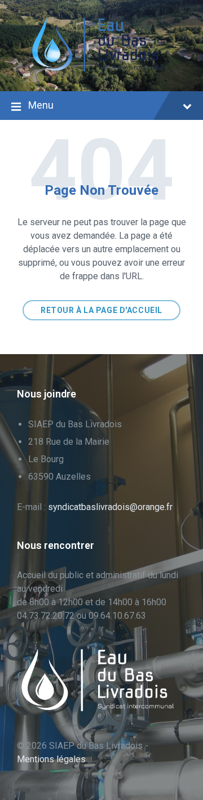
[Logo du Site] (101, 69)
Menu (41, 105)
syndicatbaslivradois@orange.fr (110, 507)
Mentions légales (51, 759)
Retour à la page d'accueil (101, 310)
